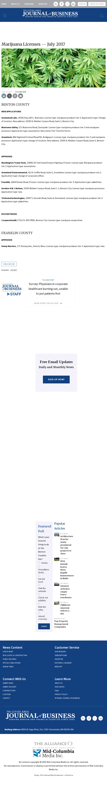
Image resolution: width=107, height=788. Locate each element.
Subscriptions (61, 655)
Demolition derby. (43, 571)
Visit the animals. (42, 589)
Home (3, 4)
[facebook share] (15, 96)
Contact (6, 698)
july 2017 (14, 270)
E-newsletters (9, 690)
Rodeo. (44, 563)
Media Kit (58, 666)
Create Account (97, 4)
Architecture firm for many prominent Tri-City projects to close (66, 545)
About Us (15, 4)
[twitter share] (9, 96)
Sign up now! (56, 379)
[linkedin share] (3, 96)
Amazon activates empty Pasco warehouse (66, 592)
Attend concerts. (42, 617)
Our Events (59, 687)
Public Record (9, 264)
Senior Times (8, 666)
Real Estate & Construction (15, 655)
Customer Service (67, 647)
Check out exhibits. (43, 599)
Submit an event (9, 687)
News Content (12, 647)
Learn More (63, 679)
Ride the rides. (42, 608)
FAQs (57, 690)
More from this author (46, 303)
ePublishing (69, 775)
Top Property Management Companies (61, 624)
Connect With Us (14, 679)
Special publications (11, 663)
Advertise (42, 4)
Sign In (82, 4)
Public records (9, 659)
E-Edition (7, 694)
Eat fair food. (41, 580)
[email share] (20, 96)
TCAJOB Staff (20, 92)
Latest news (8, 651)
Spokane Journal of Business (67, 698)
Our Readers (60, 651)
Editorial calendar (63, 663)
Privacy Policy (61, 694)
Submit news (8, 683)
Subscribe (29, 4)
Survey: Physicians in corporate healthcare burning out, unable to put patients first (48, 288)
